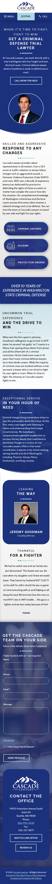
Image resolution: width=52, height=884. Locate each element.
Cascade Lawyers (20, 872)
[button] (8, 16)
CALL (45, 16)
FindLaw (38, 878)
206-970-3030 (26, 823)
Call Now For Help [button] (26, 80)
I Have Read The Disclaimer (21, 747)
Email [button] (27, 16)
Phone (6, 674)
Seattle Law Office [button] (26, 837)
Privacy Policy (31, 875)
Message (7, 704)
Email (6, 689)
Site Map (20, 875)
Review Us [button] (26, 847)
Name (6, 659)
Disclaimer (8, 740)
